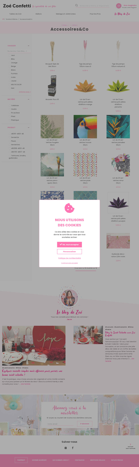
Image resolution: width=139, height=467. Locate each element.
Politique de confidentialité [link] (69, 258)
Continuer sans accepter (69, 263)
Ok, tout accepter (70, 244)
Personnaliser (69, 251)
